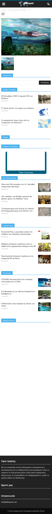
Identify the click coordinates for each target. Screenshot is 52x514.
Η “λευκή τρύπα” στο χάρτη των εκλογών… (18, 108)
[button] (48, 4)
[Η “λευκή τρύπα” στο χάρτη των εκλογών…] (44, 111)
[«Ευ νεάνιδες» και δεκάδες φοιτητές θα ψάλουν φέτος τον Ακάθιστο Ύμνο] (44, 199)
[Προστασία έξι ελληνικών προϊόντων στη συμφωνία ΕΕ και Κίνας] (44, 259)
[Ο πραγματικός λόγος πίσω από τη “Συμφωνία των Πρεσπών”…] (44, 123)
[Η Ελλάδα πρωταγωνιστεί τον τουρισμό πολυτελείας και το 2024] (44, 282)
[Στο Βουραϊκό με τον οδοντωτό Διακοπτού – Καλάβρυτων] (44, 294)
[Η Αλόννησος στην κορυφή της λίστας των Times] (44, 306)
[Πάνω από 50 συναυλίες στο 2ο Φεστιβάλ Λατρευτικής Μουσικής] (44, 187)
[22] (26, 55)
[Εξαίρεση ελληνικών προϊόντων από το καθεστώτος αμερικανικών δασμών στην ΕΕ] (44, 247)
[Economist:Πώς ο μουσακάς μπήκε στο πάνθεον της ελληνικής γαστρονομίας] (44, 235)
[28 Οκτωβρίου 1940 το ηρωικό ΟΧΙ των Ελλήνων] (44, 99)
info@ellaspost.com (9, 502)
